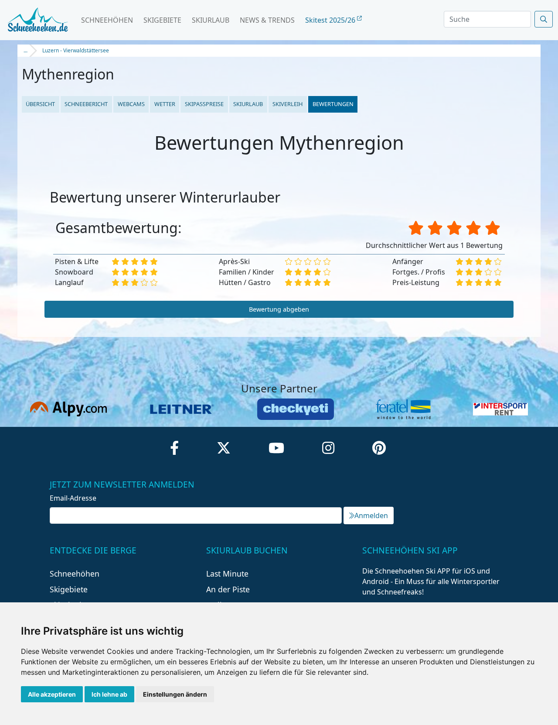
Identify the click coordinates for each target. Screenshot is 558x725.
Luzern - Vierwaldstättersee (75, 50)
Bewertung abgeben (279, 309)
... (25, 50)
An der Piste (228, 589)
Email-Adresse (73, 498)
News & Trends (267, 20)
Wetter (164, 104)
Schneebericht (86, 104)
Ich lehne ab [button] (109, 694)
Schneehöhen (107, 20)
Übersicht (40, 104)
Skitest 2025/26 (331, 20)
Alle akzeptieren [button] (52, 694)
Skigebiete (162, 20)
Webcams (131, 104)
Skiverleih (287, 104)
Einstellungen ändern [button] (175, 694)
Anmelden (371, 515)
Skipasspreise (204, 104)
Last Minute (227, 573)
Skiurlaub (210, 20)
